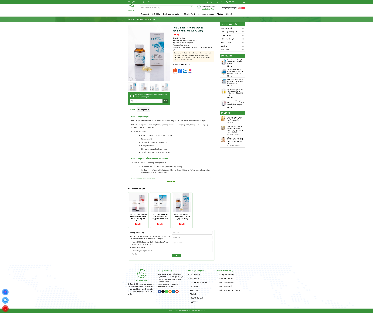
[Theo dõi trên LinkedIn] (173, 291)
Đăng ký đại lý (189, 14)
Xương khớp (225, 50)
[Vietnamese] (243, 8)
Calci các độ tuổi (226, 28)
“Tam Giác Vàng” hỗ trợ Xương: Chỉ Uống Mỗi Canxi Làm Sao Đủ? (234, 119)
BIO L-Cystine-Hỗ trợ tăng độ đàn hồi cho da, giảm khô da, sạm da (160, 217)
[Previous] (131, 53)
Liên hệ (229, 14)
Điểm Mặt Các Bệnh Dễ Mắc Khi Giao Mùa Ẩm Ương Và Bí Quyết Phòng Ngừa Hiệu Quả (235, 129)
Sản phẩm (140, 19)
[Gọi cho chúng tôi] (166, 291)
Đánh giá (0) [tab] (143, 109)
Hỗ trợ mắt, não (150, 19)
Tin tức (220, 14)
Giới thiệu (156, 14)
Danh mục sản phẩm (171, 14)
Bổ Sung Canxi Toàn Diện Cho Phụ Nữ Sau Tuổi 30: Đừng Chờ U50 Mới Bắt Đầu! (235, 140)
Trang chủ (145, 14)
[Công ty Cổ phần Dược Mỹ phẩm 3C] (132, 8)
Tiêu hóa (224, 46)
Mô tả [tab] (132, 109)
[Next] (166, 53)
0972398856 (178, 57)
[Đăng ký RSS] (170, 291)
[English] (239, 8)
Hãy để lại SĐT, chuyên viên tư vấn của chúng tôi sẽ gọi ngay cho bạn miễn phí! (151, 96)
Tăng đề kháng (226, 42)
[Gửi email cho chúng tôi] (163, 291)
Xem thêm (170, 182)
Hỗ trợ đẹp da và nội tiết (229, 32)
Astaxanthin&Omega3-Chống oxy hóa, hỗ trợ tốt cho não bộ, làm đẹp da (138, 217)
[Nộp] (191, 7)
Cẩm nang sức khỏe (206, 14)
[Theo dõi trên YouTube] (177, 291)
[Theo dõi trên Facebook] (159, 291)
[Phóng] (131, 79)
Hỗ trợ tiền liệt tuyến (227, 39)
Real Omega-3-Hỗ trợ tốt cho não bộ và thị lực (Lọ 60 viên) (182, 216)
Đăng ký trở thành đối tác (193, 57)
